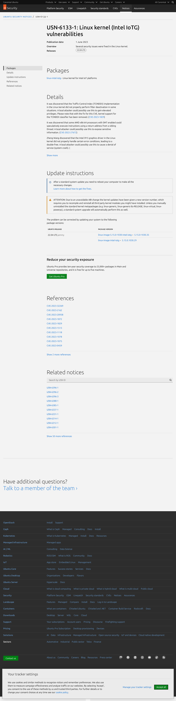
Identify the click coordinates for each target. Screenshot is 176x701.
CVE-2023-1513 (54, 328)
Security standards (99, 8)
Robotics (7, 555)
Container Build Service (119, 608)
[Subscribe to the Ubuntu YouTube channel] (150, 658)
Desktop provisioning (83, 628)
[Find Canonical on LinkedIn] (136, 658)
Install (50, 522)
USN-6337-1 (52, 409)
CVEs (115, 8)
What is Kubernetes (56, 536)
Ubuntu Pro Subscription (59, 628)
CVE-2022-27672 (68, 132)
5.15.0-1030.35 (141, 235)
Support (59, 522)
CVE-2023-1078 (54, 336)
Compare (74, 602)
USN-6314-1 (52, 418)
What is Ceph (53, 529)
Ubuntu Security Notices (17, 16)
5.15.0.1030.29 (129, 240)
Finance (97, 641)
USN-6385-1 (52, 405)
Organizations (53, 575)
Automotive (52, 641)
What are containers (56, 608)
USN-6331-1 (52, 414)
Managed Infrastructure (84, 635)
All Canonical (160, 2)
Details (10, 72)
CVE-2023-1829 (96, 117)
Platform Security (55, 8)
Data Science (66, 549)
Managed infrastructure (15, 542)
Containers (8, 608)
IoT (5, 562)
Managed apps (54, 542)
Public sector (78, 641)
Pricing (87, 622)
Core (76, 615)
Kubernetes (9, 536)
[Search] (172, 2)
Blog (83, 657)
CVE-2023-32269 (55, 306)
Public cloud (147, 588)
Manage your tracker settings (137, 687)
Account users (74, 622)
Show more (52, 155)
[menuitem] (162, 2)
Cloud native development (151, 635)
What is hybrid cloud (107, 588)
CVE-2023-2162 (54, 310)
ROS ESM (51, 555)
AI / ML (7, 549)
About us (51, 657)
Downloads (9, 615)
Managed (67, 529)
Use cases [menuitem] (63, 2)
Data (53, 635)
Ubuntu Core (9, 569)
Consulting (79, 529)
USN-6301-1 (52, 427)
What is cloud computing (59, 588)
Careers (75, 657)
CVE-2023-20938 (55, 314)
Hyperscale (52, 582)
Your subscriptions (55, 622)
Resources (102, 536)
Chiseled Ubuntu (77, 608)
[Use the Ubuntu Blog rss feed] (164, 658)
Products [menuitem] (49, 2)
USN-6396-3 (52, 396)
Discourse (98, 622)
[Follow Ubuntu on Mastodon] (121, 658)
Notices (126, 8)
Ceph (5, 529)
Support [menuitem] (75, 2)
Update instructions (16, 77)
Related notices (14, 86)
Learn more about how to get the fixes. (72, 188)
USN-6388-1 (52, 401)
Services (79, 569)
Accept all (161, 687)
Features (51, 569)
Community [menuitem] (89, 2)
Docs (89, 529)
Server (61, 615)
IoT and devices (128, 635)
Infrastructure (64, 635)
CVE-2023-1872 (54, 319)
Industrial (65, 641)
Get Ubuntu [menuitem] (105, 2)
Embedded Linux (67, 562)
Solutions (8, 635)
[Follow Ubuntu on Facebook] (128, 658)
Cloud (6, 588)
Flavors (80, 575)
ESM (70, 8)
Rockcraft (138, 608)
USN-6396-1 (52, 387)
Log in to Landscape (107, 602)
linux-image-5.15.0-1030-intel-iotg (115, 235)
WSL (69, 615)
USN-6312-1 (52, 423)
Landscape (8, 602)
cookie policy (62, 692)
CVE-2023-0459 (54, 345)
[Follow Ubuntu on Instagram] (143, 658)
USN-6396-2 (52, 392)
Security (7, 595)
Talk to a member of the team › (40, 488)
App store (51, 562)
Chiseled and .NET (97, 608)
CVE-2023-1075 (54, 341)
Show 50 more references (59, 436)
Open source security (109, 635)
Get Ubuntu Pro (56, 276)
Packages (11, 68)
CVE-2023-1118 (54, 332)
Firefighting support (115, 622)
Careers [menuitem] (118, 2)
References (12, 81)
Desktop (51, 615)
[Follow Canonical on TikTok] (157, 658)
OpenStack (9, 522)
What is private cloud (84, 588)
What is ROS (64, 555)
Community (79, 555)
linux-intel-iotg (54, 78)
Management (84, 562)
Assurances (139, 8)
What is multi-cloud (128, 588)
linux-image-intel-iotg (108, 240)
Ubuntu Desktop (11, 575)
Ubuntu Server (10, 582)
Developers (68, 575)
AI (48, 635)
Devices (100, 628)
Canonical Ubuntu (10, 2)
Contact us (11, 658)
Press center (106, 657)
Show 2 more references (59, 354)
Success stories (65, 569)
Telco (89, 641)
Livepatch (81, 8)
